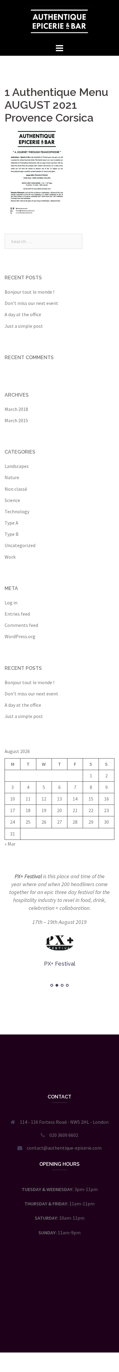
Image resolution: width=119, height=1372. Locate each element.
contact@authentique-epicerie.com (64, 1148)
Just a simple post (24, 326)
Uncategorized (20, 545)
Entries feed (17, 614)
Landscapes (17, 466)
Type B (12, 534)
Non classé (16, 489)
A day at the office (23, 314)
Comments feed (21, 625)
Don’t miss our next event (31, 303)
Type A (11, 523)
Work (10, 557)
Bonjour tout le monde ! (29, 292)
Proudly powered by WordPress (37, 1332)
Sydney (96, 1332)
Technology (17, 511)
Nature (12, 477)
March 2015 (16, 420)
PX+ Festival (28, 876)
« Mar (10, 844)
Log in (11, 602)
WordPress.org (20, 636)
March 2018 (16, 409)
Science (12, 500)
